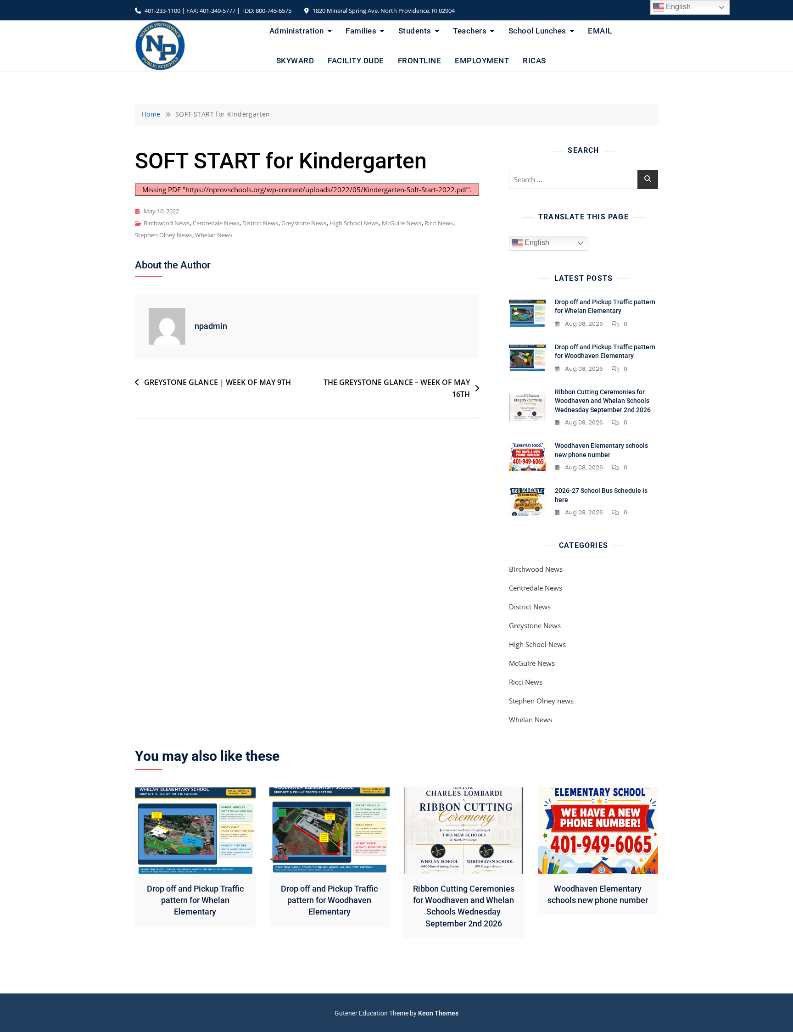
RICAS (534, 60)
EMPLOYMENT (482, 60)
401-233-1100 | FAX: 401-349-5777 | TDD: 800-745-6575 (217, 10)
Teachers (469, 30)
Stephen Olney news (163, 235)
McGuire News (401, 223)
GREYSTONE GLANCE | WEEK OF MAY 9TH (217, 382)
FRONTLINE (419, 60)
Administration (296, 30)
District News (260, 223)
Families (361, 30)
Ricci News (438, 223)
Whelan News (213, 235)
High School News (354, 223)
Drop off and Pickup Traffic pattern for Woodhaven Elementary (329, 900)
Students (414, 30)
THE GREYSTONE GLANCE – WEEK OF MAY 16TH (397, 388)
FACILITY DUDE (356, 60)
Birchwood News (167, 223)
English (536, 242)
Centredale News (216, 223)
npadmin (211, 326)
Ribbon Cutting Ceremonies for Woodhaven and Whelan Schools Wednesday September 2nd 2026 (603, 400)
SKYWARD (295, 60)
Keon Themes (438, 1013)
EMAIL (600, 30)
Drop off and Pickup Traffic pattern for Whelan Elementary (195, 900)
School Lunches (537, 30)
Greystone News (303, 223)
